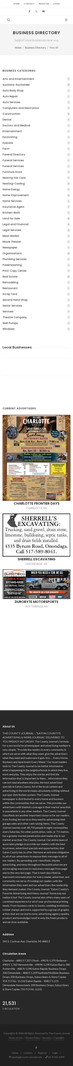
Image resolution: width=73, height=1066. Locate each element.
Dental (36, 119)
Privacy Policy (32, 1037)
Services (36, 311)
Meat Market (36, 236)
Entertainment (36, 131)
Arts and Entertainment (36, 79)
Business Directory (35, 47)
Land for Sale (36, 218)
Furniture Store (36, 172)
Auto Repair (36, 96)
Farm (36, 148)
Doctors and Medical (36, 125)
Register (44, 3)
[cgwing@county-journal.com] (43, 11)
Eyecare (36, 143)
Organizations (36, 253)
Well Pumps (36, 323)
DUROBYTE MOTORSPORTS (36, 601)
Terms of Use (15, 1037)
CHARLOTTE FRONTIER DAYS (36, 503)
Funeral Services (36, 160)
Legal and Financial (36, 224)
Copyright (58, 1037)
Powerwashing (36, 265)
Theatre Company (36, 317)
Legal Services (36, 230)
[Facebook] (29, 11)
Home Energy (36, 189)
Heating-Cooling (36, 183)
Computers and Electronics (36, 108)
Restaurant (36, 288)
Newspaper (36, 247)
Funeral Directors (36, 154)
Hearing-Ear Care (36, 178)
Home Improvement (36, 195)
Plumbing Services (36, 259)
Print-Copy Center (36, 271)
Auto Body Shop (36, 90)
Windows (36, 329)
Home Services (36, 201)
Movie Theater (36, 242)
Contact (29, 3)
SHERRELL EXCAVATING (36, 559)
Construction (36, 114)
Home (16, 3)
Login (56, 3)
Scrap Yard (36, 294)
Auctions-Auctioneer (36, 85)
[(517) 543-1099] (36, 11)
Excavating (36, 137)
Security (46, 1037)
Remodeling (36, 282)
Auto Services (36, 102)
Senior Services (36, 305)
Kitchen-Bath (36, 212)
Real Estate (36, 276)
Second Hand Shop (36, 300)
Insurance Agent (36, 207)
